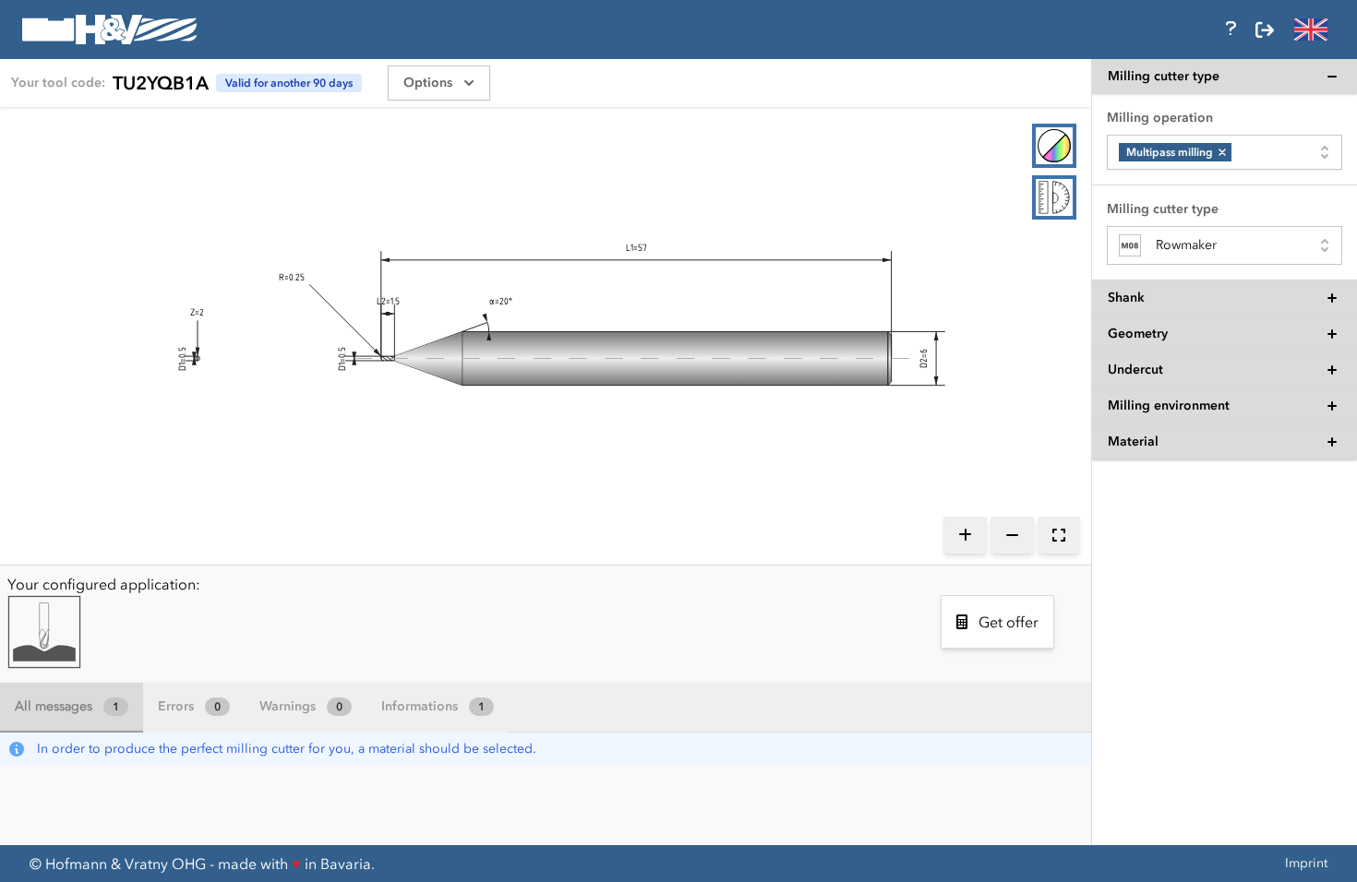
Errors (189, 706)
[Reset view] (1059, 535)
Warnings (300, 706)
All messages (67, 706)
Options (427, 82)
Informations (433, 706)
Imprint (1306, 863)
